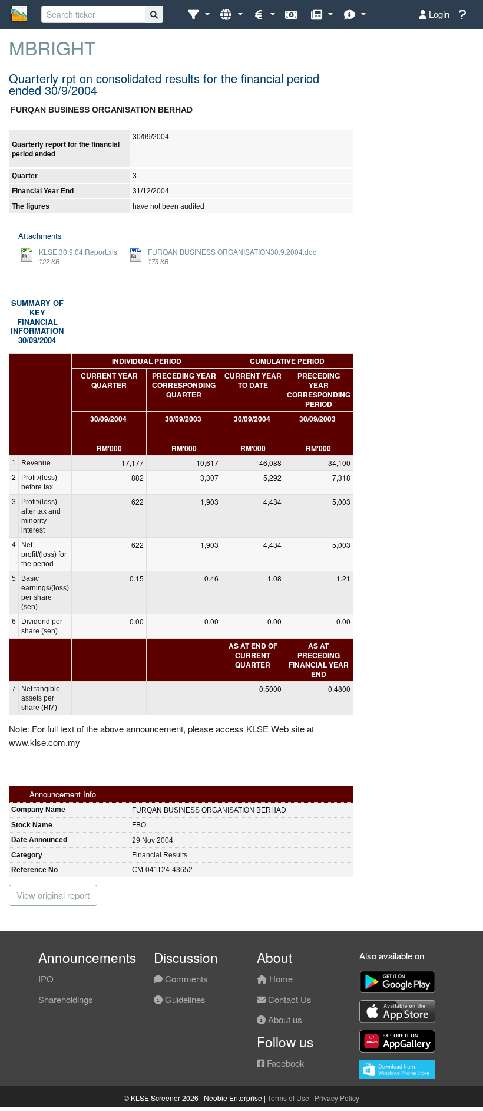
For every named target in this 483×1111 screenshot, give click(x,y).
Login (437, 14)
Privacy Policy (337, 1098)
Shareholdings (65, 999)
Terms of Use (288, 1098)
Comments (185, 978)
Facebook (284, 1063)
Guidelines (184, 999)
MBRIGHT (52, 47)
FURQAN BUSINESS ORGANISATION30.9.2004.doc (232, 251)
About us (284, 1019)
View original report (53, 895)
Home (280, 978)
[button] (198, 14)
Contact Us (289, 999)
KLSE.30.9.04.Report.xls (78, 251)
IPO (46, 978)
